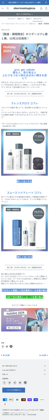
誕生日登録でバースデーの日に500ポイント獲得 (24, 2)
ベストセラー (12, 19)
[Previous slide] (3, 2)
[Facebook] (4, 383)
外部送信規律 (32, 414)
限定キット (21, 19)
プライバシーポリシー (18, 413)
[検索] (7, 8)
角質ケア (29, 19)
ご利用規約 (5, 413)
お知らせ (32, 23)
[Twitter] (10, 383)
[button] (24, 14)
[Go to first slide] (46, 2)
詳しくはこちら (24, 181)
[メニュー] (2, 8)
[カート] (46, 8)
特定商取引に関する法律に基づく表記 (14, 414)
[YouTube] (20, 383)
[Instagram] (15, 383)
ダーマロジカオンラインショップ (14, 23)
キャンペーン (38, 19)
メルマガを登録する (13, 390)
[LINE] (25, 383)
